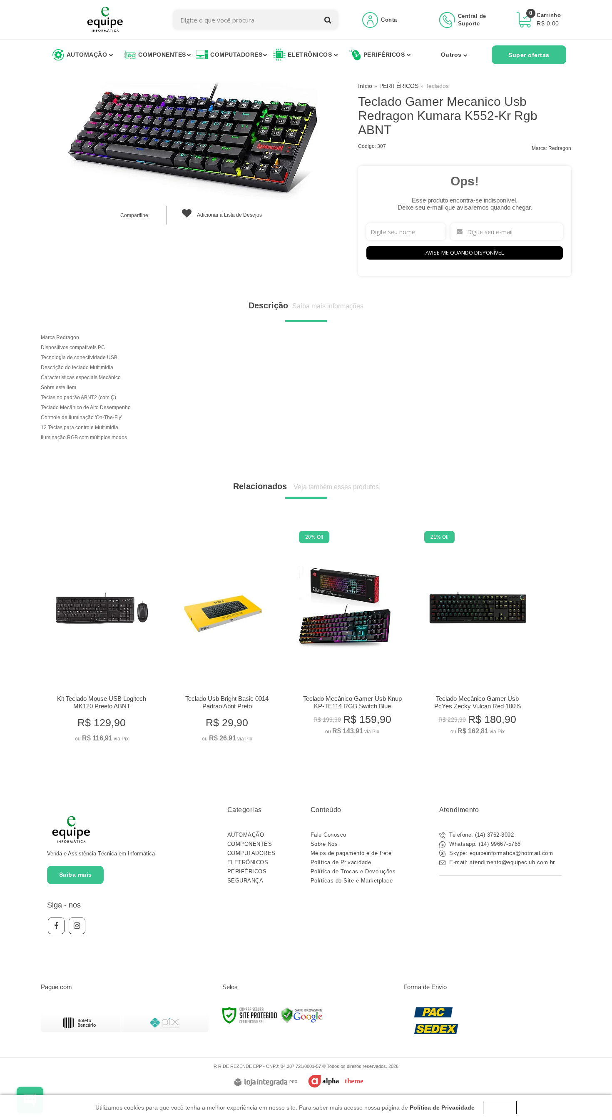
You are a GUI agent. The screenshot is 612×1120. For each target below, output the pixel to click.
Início (365, 85)
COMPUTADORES (251, 853)
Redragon (559, 148)
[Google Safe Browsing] (302, 1015)
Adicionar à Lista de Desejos (229, 215)
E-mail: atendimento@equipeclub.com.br (501, 862)
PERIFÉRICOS (398, 85)
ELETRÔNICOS (248, 862)
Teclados (437, 85)
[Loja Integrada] (265, 1082)
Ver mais (101, 732)
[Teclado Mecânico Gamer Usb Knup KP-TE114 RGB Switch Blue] (352, 635)
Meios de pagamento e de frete (351, 853)
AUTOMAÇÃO (245, 835)
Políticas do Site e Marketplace (352, 881)
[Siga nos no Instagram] (77, 926)
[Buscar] (328, 19)
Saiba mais (75, 874)
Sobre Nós (324, 844)
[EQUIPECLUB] (105, 19)
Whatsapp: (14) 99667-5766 (484, 844)
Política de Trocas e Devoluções (353, 871)
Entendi (499, 1107)
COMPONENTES (249, 844)
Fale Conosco (328, 835)
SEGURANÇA (245, 881)
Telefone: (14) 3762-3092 (481, 835)
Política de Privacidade (341, 862)
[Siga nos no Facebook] (56, 926)
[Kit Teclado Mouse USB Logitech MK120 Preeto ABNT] (101, 639)
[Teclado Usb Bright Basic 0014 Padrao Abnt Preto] (226, 639)
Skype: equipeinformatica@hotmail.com (500, 853)
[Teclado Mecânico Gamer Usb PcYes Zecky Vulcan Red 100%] (477, 635)
